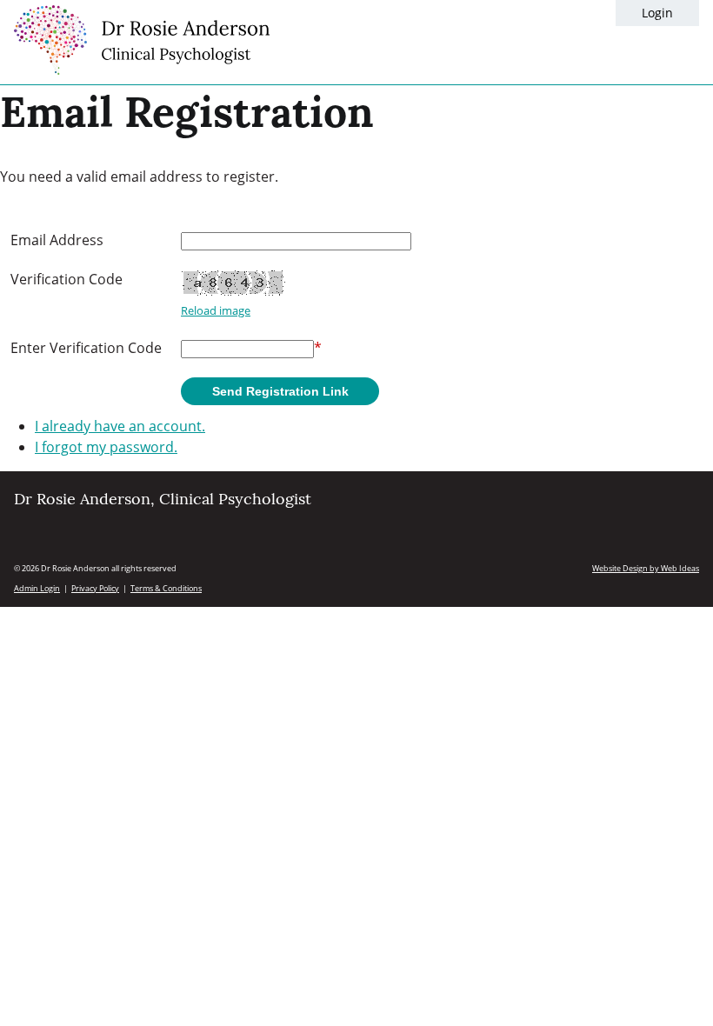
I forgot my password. (106, 446)
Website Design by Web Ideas (645, 568)
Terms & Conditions (166, 588)
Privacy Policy (95, 588)
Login (657, 12)
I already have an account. (120, 426)
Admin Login (37, 588)
